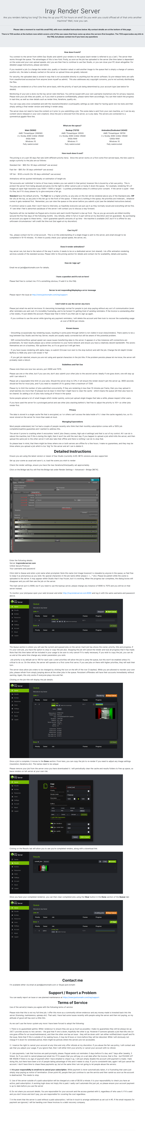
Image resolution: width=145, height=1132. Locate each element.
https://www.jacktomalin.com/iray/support (81, 997)
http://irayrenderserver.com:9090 (77, 593)
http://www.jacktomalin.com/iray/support (50, 295)
